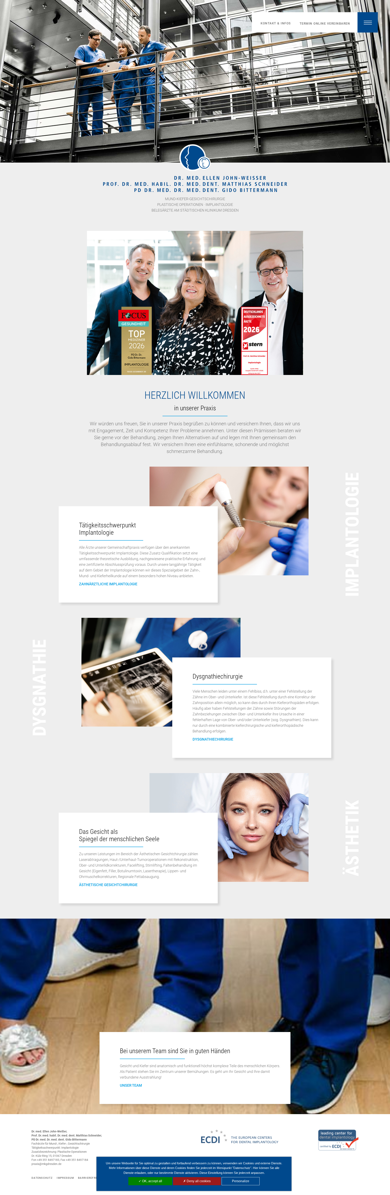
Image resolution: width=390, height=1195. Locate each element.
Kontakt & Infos (276, 23)
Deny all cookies (198, 1181)
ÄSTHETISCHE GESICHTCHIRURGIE (108, 885)
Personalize (240, 1181)
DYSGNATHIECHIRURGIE (213, 739)
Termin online (325, 23)
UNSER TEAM (131, 1085)
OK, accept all (151, 1181)
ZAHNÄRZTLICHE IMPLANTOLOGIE (108, 584)
